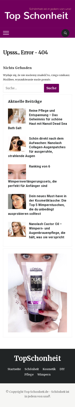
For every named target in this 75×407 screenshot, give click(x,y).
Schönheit (32, 369)
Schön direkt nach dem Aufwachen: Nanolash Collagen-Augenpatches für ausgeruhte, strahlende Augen (37, 147)
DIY (62, 369)
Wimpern (44, 374)
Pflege (29, 374)
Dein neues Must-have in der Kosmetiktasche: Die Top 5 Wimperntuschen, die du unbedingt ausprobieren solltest (37, 204)
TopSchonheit (37, 358)
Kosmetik (49, 369)
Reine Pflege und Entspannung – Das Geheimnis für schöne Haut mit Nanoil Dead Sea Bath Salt (37, 119)
